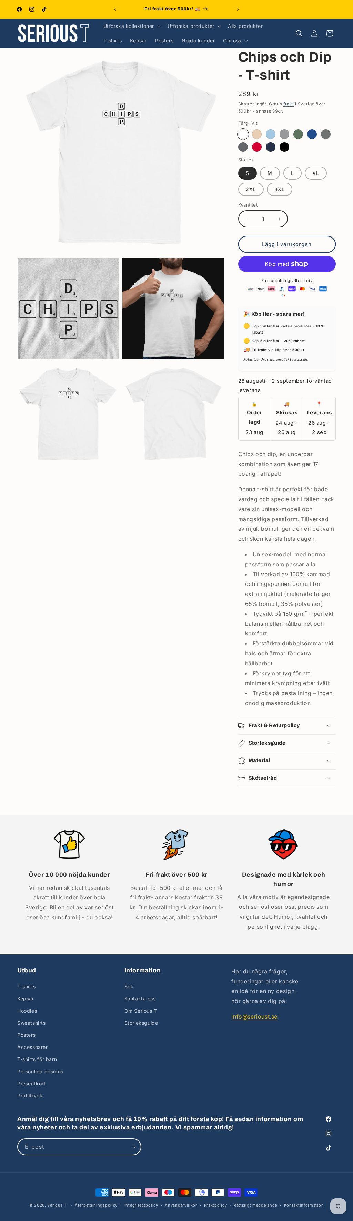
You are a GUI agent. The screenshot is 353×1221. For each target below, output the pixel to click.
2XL (251, 189)
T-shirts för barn (37, 1059)
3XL (279, 189)
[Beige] (257, 134)
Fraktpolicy (215, 1205)
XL (315, 173)
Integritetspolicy (141, 1205)
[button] (131, 26)
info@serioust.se (254, 1016)
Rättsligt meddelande (255, 1205)
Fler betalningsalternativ (287, 280)
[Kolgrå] (243, 147)
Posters (26, 1035)
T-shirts (26, 986)
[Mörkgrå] (326, 134)
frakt (288, 103)
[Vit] (243, 134)
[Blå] (312, 134)
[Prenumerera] (133, 1146)
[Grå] (284, 134)
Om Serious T (140, 1011)
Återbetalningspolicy (96, 1205)
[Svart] (284, 147)
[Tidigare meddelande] (115, 9)
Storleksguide (141, 1023)
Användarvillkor (181, 1205)
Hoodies (27, 1011)
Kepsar (25, 998)
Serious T (57, 1205)
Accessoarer (32, 1047)
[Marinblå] (270, 147)
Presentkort (31, 1083)
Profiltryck (30, 1095)
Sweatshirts (31, 1023)
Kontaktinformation (304, 1205)
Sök (129, 986)
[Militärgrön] (298, 134)
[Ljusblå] (270, 134)
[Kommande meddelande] (237, 9)
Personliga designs (40, 1071)
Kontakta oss (140, 998)
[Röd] (257, 147)
